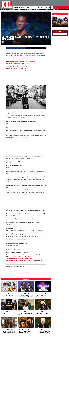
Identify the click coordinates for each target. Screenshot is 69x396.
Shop (32, 7)
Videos (28, 7)
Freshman (23, 7)
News (15, 7)
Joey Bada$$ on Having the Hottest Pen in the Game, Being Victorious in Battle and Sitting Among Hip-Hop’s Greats (43, 331)
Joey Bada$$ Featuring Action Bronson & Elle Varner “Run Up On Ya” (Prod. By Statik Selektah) (24, 260)
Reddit (23, 266)
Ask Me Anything (16, 51)
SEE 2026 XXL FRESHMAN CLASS (36, 9)
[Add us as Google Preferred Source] (41, 7)
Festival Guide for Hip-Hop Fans (59, 25)
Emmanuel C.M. (7, 41)
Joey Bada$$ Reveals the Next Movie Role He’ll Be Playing (43, 312)
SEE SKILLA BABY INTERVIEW (54, 9)
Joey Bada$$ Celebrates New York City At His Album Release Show (19, 258)
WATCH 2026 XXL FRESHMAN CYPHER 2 (24, 9)
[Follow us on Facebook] (52, 7)
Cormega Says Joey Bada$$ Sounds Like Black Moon (16, 68)
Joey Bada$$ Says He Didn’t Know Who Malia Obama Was (17, 66)
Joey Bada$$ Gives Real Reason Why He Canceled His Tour (25, 313)
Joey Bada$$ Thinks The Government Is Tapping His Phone (21, 256)
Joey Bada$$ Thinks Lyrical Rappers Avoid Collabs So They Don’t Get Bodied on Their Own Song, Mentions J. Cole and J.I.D (26, 295)
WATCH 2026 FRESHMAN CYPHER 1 (10, 9)
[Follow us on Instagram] (43, 7)
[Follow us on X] (46, 7)
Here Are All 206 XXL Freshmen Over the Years (7, 294)
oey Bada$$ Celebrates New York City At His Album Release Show (22, 61)
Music (18, 7)
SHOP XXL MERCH (46, 9)
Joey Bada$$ (19, 266)
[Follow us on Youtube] (49, 7)
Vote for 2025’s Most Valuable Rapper (8, 312)
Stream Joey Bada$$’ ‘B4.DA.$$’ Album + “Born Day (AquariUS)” (18, 65)
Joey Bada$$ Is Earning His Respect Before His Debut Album (17, 63)
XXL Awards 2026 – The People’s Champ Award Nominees (41, 295)
